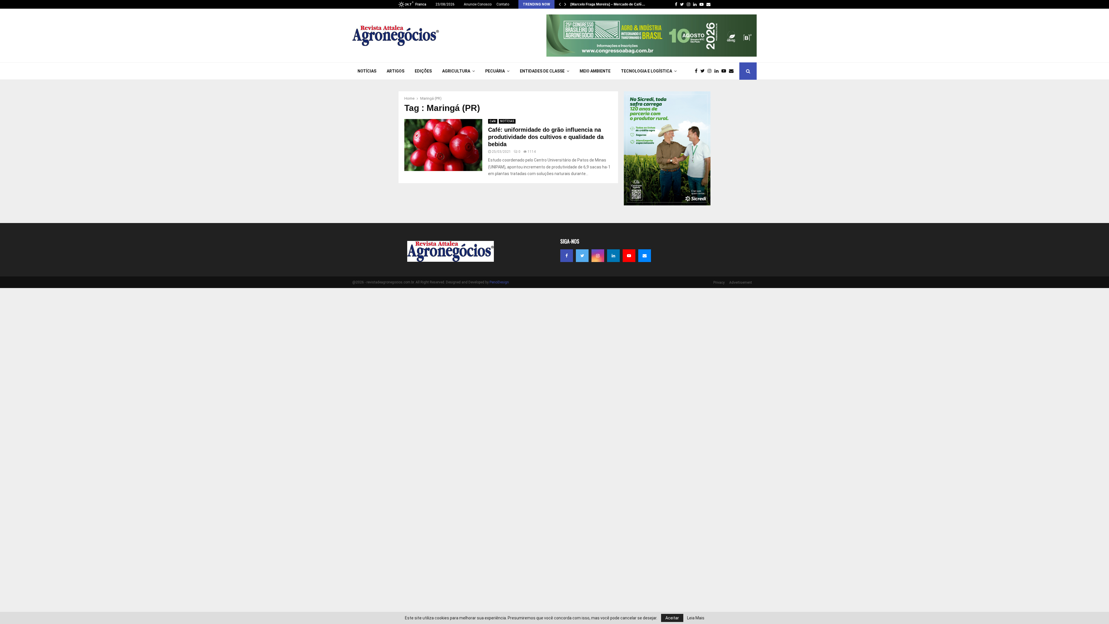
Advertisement (740, 283)
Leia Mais (695, 618)
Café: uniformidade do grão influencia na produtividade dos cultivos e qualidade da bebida (546, 137)
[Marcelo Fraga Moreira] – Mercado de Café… (607, 4)
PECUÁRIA (495, 71)
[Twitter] (704, 71)
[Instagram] (711, 71)
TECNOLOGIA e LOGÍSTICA (646, 71)
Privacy (719, 283)
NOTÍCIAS (367, 71)
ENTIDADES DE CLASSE (542, 71)
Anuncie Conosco (478, 4)
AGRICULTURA (456, 71)
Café (493, 121)
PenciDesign (499, 282)
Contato (502, 4)
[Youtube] (725, 71)
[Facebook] (697, 71)
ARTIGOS (395, 71)
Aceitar (672, 618)
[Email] (732, 71)
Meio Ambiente (595, 71)
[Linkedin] (717, 71)
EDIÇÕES (423, 71)
